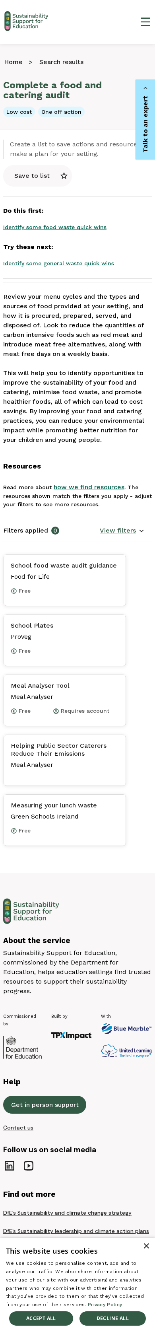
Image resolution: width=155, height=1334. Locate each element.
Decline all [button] (113, 1318)
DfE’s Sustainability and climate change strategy (67, 1212)
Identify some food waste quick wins (55, 227)
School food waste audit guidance (64, 565)
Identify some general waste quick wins (58, 263)
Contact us (18, 1127)
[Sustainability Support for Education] (28, 22)
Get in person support (45, 1104)
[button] (122, 530)
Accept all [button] (41, 1318)
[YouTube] (28, 1165)
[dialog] (77, 1286)
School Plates (32, 625)
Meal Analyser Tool (40, 685)
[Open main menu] (145, 22)
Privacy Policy (105, 1304)
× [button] (146, 1246)
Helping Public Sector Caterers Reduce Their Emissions (59, 749)
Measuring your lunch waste (54, 805)
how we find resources (89, 487)
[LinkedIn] (9, 1165)
